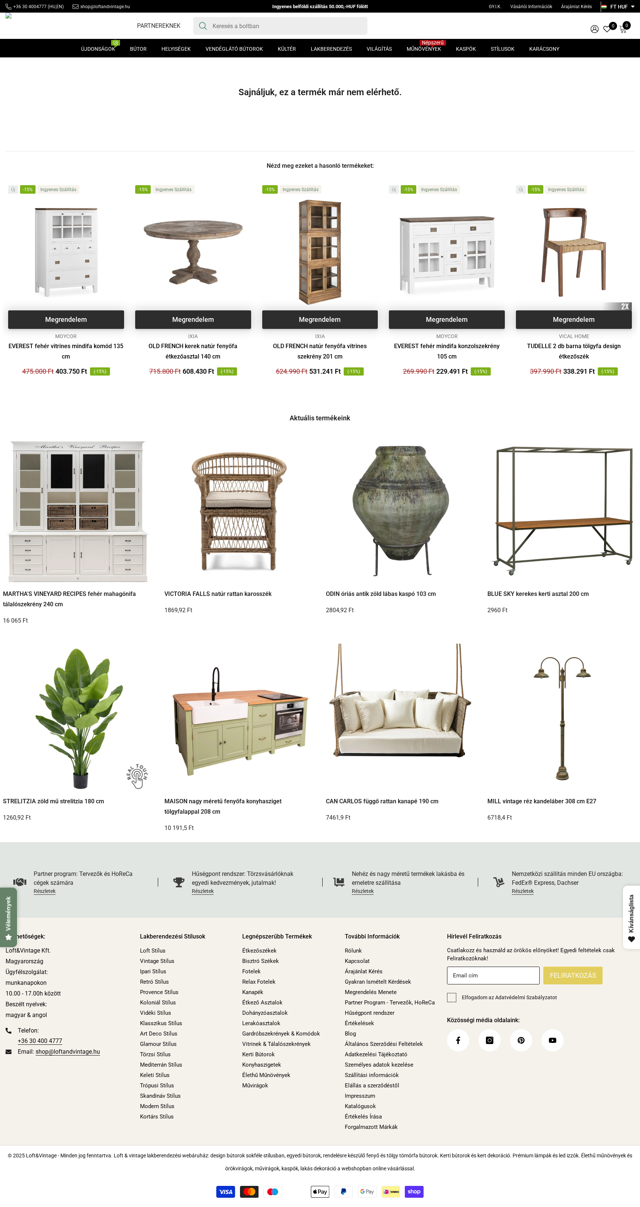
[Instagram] (490, 1040)
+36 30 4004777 (30, 6)
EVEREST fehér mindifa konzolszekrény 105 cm (447, 351)
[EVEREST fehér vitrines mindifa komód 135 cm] (66, 252)
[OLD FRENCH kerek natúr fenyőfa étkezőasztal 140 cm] (193, 252)
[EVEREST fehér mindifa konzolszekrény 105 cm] (447, 252)
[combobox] (287, 26)
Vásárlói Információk (531, 6)
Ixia (193, 336)
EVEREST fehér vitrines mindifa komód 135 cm (66, 351)
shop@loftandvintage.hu (105, 6)
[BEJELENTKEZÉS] (594, 28)
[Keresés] (280, 26)
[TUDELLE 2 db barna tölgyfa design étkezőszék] (574, 252)
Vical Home (574, 336)
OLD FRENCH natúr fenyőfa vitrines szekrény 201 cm (320, 351)
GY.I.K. (495, 6)
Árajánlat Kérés (576, 6)
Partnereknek (158, 25)
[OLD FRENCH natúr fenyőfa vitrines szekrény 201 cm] (320, 252)
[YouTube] (552, 1040)
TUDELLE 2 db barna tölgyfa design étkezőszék (574, 351)
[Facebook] (458, 1040)
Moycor (66, 336)
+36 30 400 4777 (40, 1040)
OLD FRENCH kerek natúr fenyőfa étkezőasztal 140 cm (193, 351)
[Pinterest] (521, 1040)
